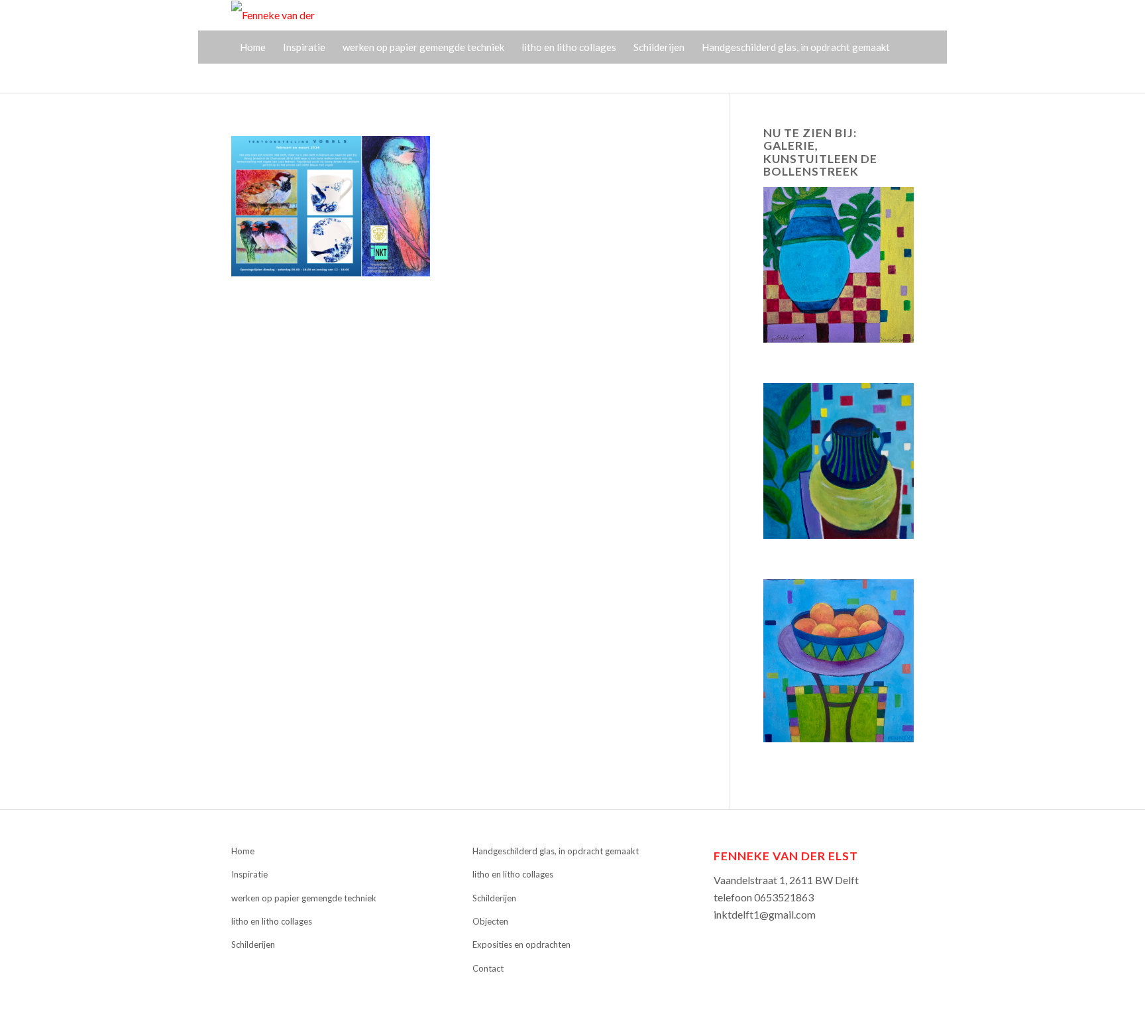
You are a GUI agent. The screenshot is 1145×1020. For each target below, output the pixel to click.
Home (242, 851)
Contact (488, 968)
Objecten (490, 921)
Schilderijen (253, 944)
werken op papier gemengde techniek (303, 898)
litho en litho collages (271, 921)
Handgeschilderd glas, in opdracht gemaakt (555, 851)
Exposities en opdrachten (521, 944)
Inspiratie (249, 874)
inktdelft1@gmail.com (765, 914)
